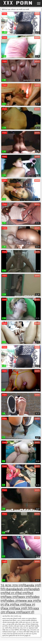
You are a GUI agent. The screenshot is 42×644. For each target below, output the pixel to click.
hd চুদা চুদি (12, 593)
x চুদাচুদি (12, 604)
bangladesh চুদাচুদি (18, 589)
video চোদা (13, 600)
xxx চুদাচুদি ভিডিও (24, 608)
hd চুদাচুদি (23, 593)
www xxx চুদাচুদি (29, 600)
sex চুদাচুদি (13, 597)
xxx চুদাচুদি (9, 608)
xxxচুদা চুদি (28, 612)
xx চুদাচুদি (21, 604)
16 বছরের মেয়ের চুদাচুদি (13, 585)
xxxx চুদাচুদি (15, 612)
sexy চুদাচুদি (25, 597)
